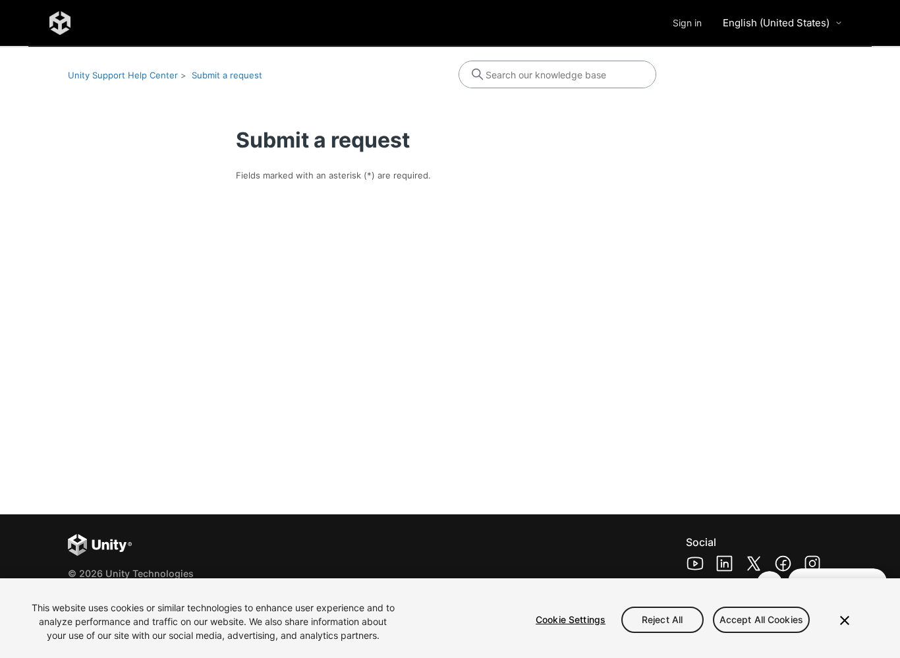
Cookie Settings (570, 619)
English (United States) (776, 22)
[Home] (59, 23)
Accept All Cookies (761, 619)
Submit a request (227, 75)
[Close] (845, 620)
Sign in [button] (687, 22)
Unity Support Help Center (123, 75)
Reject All (662, 619)
